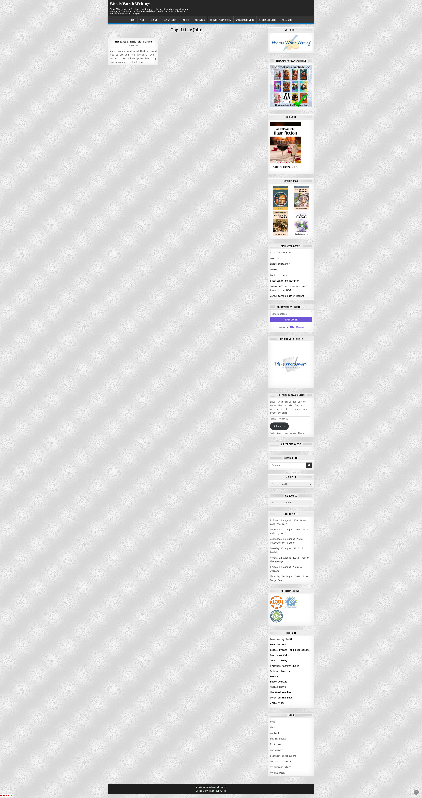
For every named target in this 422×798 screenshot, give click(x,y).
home (132, 19)
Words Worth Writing (130, 3)
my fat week (287, 19)
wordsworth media (245, 19)
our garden (200, 19)
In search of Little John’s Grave (133, 41)
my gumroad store (267, 19)
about (143, 19)
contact (155, 19)
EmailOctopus (298, 327)
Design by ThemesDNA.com (211, 791)
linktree (185, 19)
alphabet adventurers (220, 19)
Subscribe (279, 426)
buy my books (170, 19)
